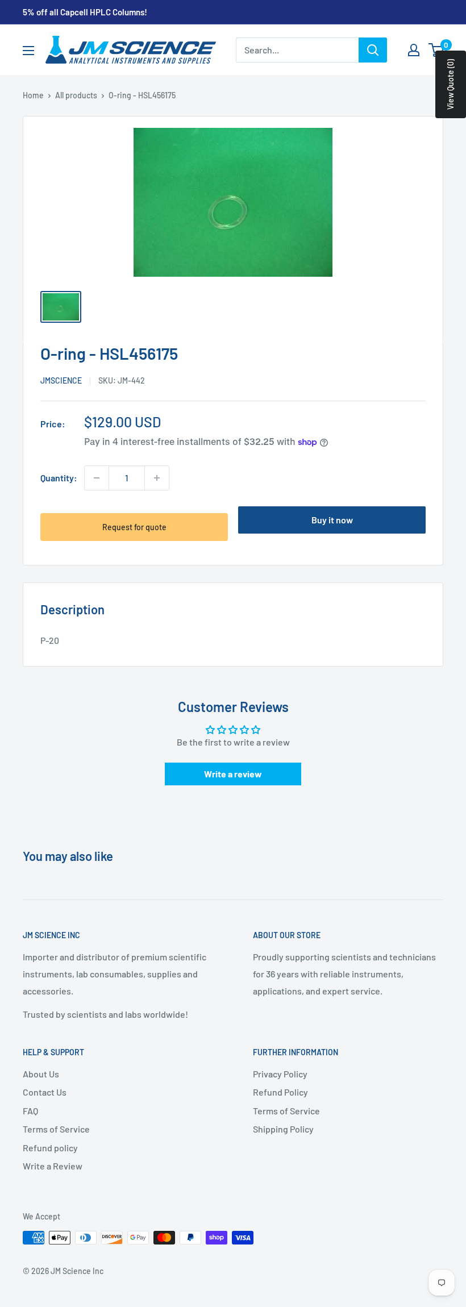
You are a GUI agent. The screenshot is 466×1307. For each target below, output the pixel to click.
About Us (41, 1073)
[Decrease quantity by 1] (97, 478)
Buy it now (332, 519)
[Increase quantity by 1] (157, 478)
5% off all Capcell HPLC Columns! (85, 12)
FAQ (30, 1110)
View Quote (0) (450, 84)
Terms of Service (56, 1128)
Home (33, 95)
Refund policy (50, 1147)
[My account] (413, 50)
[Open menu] (28, 50)
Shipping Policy (283, 1128)
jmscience (61, 380)
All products (76, 95)
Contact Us (44, 1092)
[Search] (373, 50)
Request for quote (134, 527)
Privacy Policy (280, 1073)
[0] (437, 50)
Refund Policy (280, 1092)
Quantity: (58, 477)
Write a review (233, 773)
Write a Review (52, 1165)
